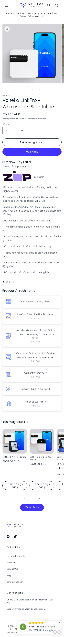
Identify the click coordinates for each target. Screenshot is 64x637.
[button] (6, 5)
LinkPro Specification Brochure (35, 314)
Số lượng (6, 124)
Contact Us (12, 569)
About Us (11, 562)
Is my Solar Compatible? (35, 301)
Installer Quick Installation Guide (35, 330)
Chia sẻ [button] (10, 282)
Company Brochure (35, 372)
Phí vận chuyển (22, 119)
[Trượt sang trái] (24, 89)
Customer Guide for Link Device (35, 353)
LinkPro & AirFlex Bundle (14, 457)
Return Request (15, 582)
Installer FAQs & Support (35, 389)
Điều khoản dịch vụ (14, 632)
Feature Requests (16, 556)
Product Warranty (35, 401)
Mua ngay (32, 151)
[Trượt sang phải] (39, 89)
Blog (9, 575)
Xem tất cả (32, 507)
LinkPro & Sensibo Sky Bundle (40, 458)
